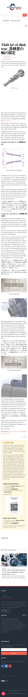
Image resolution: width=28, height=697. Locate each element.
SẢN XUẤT (21, 625)
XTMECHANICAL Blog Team (19, 693)
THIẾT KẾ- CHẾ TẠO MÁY (12, 568)
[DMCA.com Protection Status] (5, 680)
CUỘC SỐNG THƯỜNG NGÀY (9, 625)
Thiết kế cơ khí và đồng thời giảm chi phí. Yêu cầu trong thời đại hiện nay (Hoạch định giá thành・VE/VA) (13, 572)
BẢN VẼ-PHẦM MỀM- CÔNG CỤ (10, 619)
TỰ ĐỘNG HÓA (6, 628)
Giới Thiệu (5, 610)
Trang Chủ (3, 41)
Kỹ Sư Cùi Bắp (7, 120)
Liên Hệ (9, 676)
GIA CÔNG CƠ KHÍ (16, 628)
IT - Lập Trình (5, 631)
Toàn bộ (24, 615)
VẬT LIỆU (19, 622)
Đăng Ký (14, 653)
